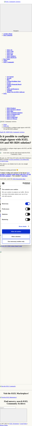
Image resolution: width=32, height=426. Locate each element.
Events (9, 83)
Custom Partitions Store (14, 81)
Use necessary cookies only (16, 241)
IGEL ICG (10, 53)
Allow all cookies (16, 231)
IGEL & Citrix (11, 115)
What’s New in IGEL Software (16, 92)
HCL (8, 87)
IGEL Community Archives (16, 132)
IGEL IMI (10, 54)
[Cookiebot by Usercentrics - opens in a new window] (23, 183)
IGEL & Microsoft (12, 117)
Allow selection (16, 236)
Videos (5, 60)
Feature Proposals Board (14, 84)
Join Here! (25, 176)
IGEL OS (9, 50)
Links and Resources (13, 89)
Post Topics (6, 59)
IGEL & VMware (12, 119)
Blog (8, 80)
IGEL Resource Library (14, 109)
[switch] (27, 209)
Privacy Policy (4, 425)
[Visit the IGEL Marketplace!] (8, 397)
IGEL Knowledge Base (19, 179)
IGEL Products (11, 108)
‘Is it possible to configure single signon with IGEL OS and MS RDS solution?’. (15, 174)
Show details (23, 226)
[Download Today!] (11, 246)
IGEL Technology (14, 423)
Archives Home (7, 34)
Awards (9, 78)
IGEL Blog (10, 111)
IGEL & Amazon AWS (13, 114)
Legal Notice (23, 423)
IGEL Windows (11, 56)
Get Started (10, 76)
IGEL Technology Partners (15, 112)
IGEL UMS (10, 51)
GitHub (9, 86)
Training (9, 90)
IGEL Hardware (11, 57)
